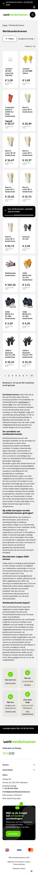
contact (16, 657)
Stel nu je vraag (10, 683)
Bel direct (27, 685)
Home (5, 25)
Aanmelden (13, 834)
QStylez (22, 868)
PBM (10, 405)
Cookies (27, 862)
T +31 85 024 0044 (10, 788)
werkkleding (23, 402)
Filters (11, 39)
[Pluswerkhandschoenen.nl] (15, 15)
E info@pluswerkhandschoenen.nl (16, 792)
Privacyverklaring (19, 864)
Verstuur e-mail (10, 711)
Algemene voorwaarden (15, 862)
